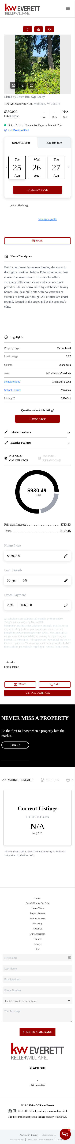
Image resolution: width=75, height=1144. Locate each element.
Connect (37, 939)
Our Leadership (37, 934)
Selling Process (37, 918)
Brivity (34, 1135)
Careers (37, 944)
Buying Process (37, 913)
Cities (37, 949)
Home (37, 898)
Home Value (38, 908)
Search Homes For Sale (37, 903)
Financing (37, 923)
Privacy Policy (17, 1139)
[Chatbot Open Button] (65, 1134)
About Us (37, 928)
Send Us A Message (37, 1032)
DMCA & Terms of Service (40, 1139)
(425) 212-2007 (37, 1085)
